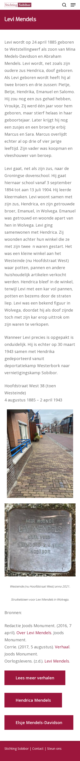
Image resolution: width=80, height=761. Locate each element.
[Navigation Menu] (73, 5)
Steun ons (54, 748)
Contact (38, 748)
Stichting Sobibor (16, 748)
